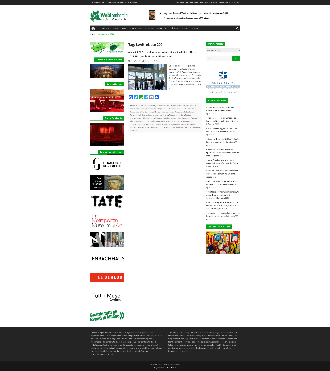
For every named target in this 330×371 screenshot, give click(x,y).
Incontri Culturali (161, 121)
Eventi (185, 28)
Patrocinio (204, 2)
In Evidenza (103, 28)
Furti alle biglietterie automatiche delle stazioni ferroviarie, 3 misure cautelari (222, 205)
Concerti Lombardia (171, 109)
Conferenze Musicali (152, 112)
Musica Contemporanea (171, 124)
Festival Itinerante (156, 118)
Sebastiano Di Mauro (152, 61)
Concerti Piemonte (187, 109)
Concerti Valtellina (137, 112)
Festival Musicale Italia (173, 118)
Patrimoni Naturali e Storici (160, 127)
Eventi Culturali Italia (144, 115)
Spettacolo (135, 28)
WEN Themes (171, 368)
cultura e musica (167, 112)
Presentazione (192, 2)
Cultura (173, 28)
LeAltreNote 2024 (175, 121)
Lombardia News (218, 100)
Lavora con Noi (225, 2)
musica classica (155, 124)
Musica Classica (163, 106)
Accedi (236, 2)
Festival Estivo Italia (176, 115)
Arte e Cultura (191, 106)
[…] (170, 87)
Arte (124, 28)
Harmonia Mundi (148, 121)
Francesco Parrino (189, 118)
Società (195, 28)
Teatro (115, 28)
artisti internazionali (137, 109)
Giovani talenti (135, 121)
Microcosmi (143, 124)
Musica (148, 28)
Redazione (179, 2)
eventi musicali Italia (160, 115)
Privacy (214, 2)
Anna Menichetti (179, 106)
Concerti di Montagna (154, 109)
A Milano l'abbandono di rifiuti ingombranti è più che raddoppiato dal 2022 (222, 152)
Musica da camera (188, 124)
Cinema (160, 28)
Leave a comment (139, 106)
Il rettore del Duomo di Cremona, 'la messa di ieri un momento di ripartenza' (222, 194)
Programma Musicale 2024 (181, 127)
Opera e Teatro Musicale (139, 127)
